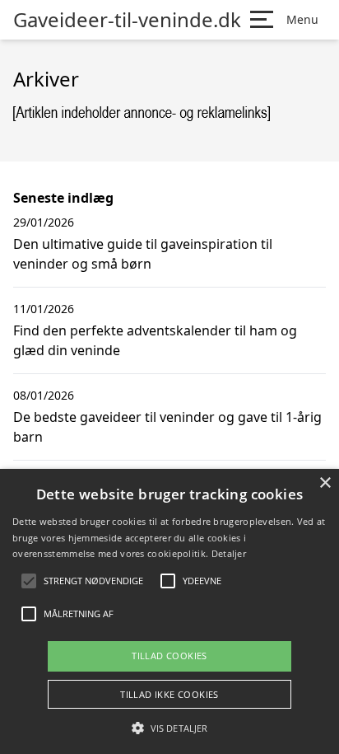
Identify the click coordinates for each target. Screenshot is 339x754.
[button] (169, 727)
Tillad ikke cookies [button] (169, 694)
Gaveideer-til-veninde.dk (127, 20)
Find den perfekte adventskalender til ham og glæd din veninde (155, 340)
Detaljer (228, 553)
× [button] (324, 483)
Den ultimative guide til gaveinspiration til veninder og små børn (142, 254)
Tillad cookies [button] (169, 655)
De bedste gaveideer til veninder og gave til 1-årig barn (167, 427)
